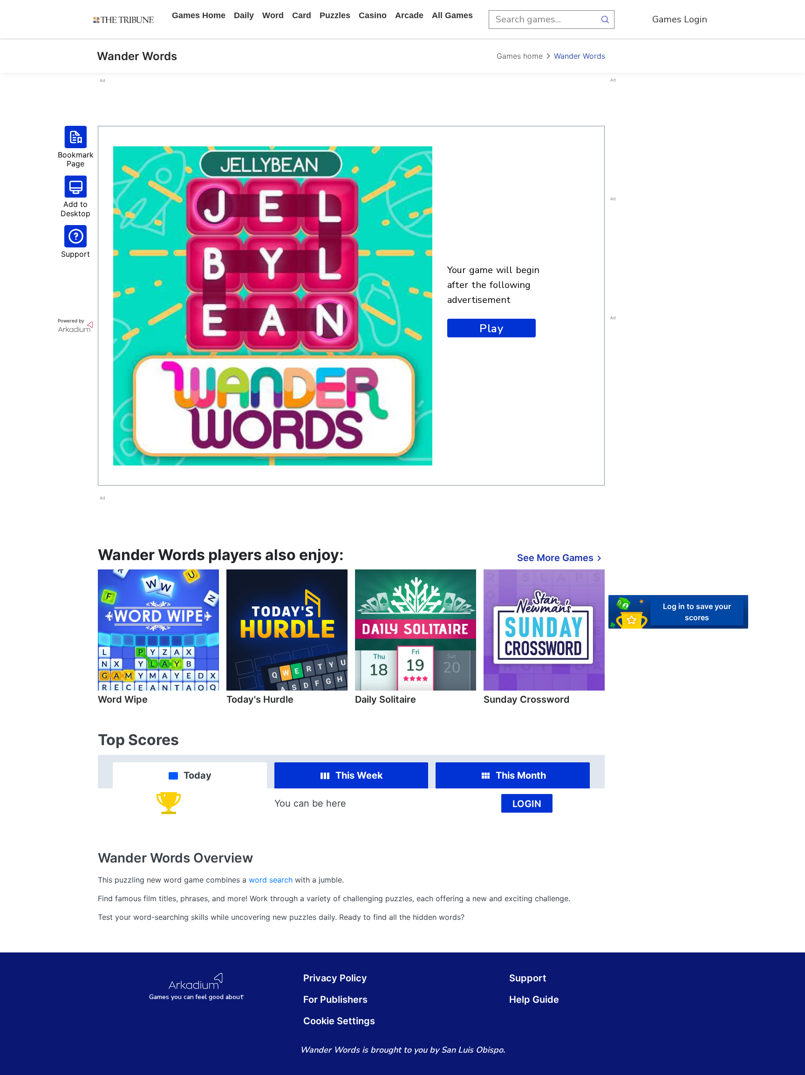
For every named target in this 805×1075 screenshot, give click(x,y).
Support (527, 978)
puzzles (335, 15)
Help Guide (534, 999)
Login (526, 803)
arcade (409, 15)
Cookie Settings (339, 1021)
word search (271, 879)
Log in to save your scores (697, 612)
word (273, 15)
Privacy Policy (335, 978)
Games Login (679, 19)
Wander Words (579, 56)
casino (373, 15)
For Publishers (335, 999)
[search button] (605, 19)
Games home (198, 15)
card (301, 15)
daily (244, 15)
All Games (452, 15)
